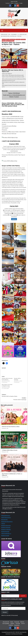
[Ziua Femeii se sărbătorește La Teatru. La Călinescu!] (14, 463)
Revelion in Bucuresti (6, 525)
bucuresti (3, 39)
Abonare (5, 612)
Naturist (22, 621)
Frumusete (16, 621)
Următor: (19, 398)
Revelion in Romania (5, 527)
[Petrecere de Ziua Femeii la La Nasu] (14, 416)
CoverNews (13, 633)
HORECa (3, 40)
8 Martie (3, 423)
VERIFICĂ (14, 219)
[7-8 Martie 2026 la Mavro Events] (14, 440)
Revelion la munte (5, 535)
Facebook (8, 3)
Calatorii (12, 623)
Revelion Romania (5, 531)
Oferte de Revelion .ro (6, 533)
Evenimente (16, 625)
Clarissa (3, 523)
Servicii (23, 623)
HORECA (11, 625)
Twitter (12, 3)
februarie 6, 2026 (5, 428)
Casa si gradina (5, 623)
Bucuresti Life (4, 519)
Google (20, 3)
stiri (13, 40)
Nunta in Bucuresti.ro (6, 517)
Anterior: (9, 395)
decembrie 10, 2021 (6, 46)
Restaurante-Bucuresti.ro (7, 521)
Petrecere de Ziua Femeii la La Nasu (10, 426)
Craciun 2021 (12, 39)
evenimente (23, 39)
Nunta (11, 621)
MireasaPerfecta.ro (5, 515)
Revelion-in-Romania (6, 529)
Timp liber (17, 623)
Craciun (8, 39)
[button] (2, 30)
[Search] (26, 30)
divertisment (18, 39)
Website (11, 96)
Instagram (16, 3)
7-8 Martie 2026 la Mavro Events (9, 450)
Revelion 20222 (8, 40)
